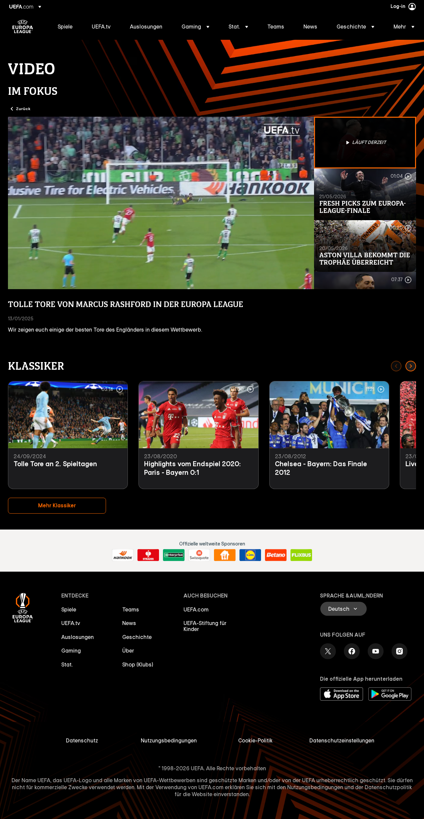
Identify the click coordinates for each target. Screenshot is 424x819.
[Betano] (276, 555)
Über (128, 651)
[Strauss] (148, 555)
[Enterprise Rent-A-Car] (174, 555)
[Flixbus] (301, 555)
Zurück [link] (23, 108)
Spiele (68, 609)
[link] (65, 26)
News (129, 623)
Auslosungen (77, 637)
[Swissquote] (199, 555)
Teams (130, 609)
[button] (195, 26)
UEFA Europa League (22, 26)
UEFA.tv (70, 623)
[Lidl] (250, 555)
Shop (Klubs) (137, 664)
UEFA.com (196, 609)
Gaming (71, 651)
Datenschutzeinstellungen (341, 740)
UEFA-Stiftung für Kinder (205, 626)
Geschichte (137, 637)
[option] (365, 142)
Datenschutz (82, 740)
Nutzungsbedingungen (169, 740)
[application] (161, 203)
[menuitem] (66, 26)
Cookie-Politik (255, 740)
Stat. (67, 664)
